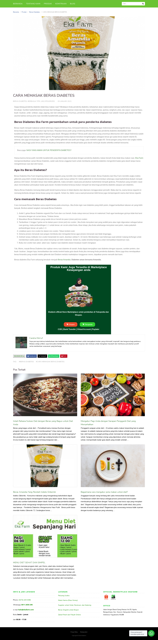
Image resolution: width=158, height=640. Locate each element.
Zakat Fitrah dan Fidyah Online (69, 615)
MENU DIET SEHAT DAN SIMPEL (29, 562)
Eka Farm (139, 158)
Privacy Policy (74, 632)
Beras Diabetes (34, 12)
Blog (72, 4)
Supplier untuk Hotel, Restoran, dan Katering (74, 605)
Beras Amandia (64, 260)
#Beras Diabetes (26, 362)
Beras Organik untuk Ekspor (68, 610)
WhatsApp (54, 356)
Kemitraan (61, 4)
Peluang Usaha (63, 595)
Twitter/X (43, 356)
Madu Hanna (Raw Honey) (68, 600)
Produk (48, 4)
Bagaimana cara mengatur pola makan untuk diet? (104, 492)
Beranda (18, 4)
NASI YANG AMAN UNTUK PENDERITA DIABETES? (48, 150)
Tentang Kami (33, 4)
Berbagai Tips (34, 101)
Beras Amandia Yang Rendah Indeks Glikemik (34, 492)
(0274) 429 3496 (25, 600)
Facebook (32, 356)
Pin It (64, 356)
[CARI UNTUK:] (133, 3)
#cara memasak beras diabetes (50, 362)
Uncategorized (48, 101)
